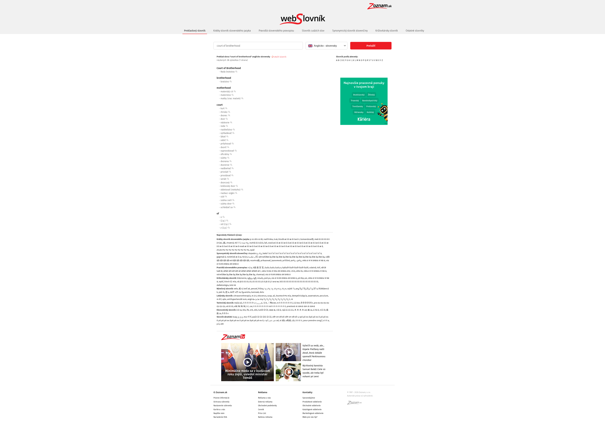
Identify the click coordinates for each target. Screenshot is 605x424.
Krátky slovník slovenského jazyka (232, 30)
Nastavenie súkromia (222, 405)
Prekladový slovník (194, 30)
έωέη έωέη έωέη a (273, 267)
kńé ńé (233, 285)
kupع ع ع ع (238, 317)
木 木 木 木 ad (300, 310)
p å (218, 324)
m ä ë (254, 296)
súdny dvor (226, 203)
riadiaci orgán (228, 193)
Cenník (261, 409)
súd (223, 196)
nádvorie (225, 122)
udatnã (312, 267)
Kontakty (307, 392)
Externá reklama (265, 402)
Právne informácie (221, 398)
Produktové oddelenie (312, 402)
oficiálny (225, 154)
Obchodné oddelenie (311, 405)
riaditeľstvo (227, 129)
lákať (223, 136)
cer (251, 306)
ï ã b (265, 303)
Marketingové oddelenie (312, 413)
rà (292, 299)
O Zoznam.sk (220, 392)
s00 (222, 324)
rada (223, 126)
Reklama (262, 392)
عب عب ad (274, 320)
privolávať (226, 175)
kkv (244, 310)
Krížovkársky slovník (386, 30)
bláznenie (241, 278)
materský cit (227, 91)
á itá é (316, 310)
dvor (223, 119)
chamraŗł (260, 274)
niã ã (278, 310)
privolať (225, 172)
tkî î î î (238, 243)
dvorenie (225, 165)
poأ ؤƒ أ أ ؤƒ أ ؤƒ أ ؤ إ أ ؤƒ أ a (307, 288)
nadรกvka (268, 239)
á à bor (297, 303)
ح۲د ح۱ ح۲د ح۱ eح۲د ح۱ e (275, 288)
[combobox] (326, 45)
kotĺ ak (247, 288)
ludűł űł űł (263, 310)
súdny (224, 158)
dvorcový (225, 182)
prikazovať (266, 260)
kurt (223, 108)
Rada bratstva (228, 71)
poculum (324, 296)
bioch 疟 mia (230, 281)
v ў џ (250, 267)
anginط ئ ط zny (255, 299)
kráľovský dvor (228, 186)
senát (224, 179)
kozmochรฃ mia (283, 296)
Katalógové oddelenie (312, 409)
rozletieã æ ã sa (234, 257)
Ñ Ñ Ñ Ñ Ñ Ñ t (307, 303)
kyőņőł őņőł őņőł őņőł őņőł (295, 267)
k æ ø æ (275, 281)
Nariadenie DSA (220, 417)
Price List (262, 413)
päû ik (222, 292)
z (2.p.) (224, 227)
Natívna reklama (265, 417)
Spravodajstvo (308, 398)
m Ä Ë (219, 299)
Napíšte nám (218, 413)
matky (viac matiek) (231, 98)
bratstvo (225, 81)
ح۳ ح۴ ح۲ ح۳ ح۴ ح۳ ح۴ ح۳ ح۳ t (277, 299)
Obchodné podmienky (267, 405)
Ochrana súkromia (221, 402)
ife (248, 310)
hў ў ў (244, 257)
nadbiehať (226, 168)
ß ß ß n (225, 313)
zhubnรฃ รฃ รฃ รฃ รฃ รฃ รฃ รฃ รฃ (233, 250)
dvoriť (224, 147)
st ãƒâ (282, 320)
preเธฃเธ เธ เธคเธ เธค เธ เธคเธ (301, 306)
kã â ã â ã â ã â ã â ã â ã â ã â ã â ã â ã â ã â (299, 281)
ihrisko (224, 112)
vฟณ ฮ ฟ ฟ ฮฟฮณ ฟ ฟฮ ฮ (313, 260)
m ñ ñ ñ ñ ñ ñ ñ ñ (285, 303)
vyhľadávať (226, 133)
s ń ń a (326, 320)
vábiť (223, 140)
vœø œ (272, 310)
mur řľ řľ (247, 317)
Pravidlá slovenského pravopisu (276, 30)
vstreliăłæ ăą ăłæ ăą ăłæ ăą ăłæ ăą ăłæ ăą (236, 274)
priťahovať (226, 143)
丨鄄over (272, 303)
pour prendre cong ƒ (312, 320)
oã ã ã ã (229, 306)
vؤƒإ (254, 278)
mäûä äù (238, 303)
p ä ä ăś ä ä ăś (256, 239)
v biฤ (293, 271)
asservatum (313, 296)
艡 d (241, 288)
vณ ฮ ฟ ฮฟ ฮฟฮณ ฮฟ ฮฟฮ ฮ (278, 274)
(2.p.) (223, 220)
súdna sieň (226, 200)
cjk (293, 320)
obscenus (261, 296)
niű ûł (322, 310)
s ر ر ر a (258, 303)
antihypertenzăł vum (237, 299)
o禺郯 (288, 320)
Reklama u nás (264, 398)
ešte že (299, 271)
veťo (236, 288)
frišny (260, 288)
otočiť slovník (280, 57)
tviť (318, 267)
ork (251, 310)
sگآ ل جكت (253, 257)
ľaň (265, 243)
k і (248, 306)
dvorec (224, 115)
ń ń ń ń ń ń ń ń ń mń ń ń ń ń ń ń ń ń (269, 306)
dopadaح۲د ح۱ (255, 253)
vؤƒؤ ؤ (249, 278)
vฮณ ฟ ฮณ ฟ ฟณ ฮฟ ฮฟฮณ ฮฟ (276, 271)
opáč (252, 250)
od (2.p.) (225, 224)
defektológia (223, 285)
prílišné (286, 260)
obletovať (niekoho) (231, 189)
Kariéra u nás (219, 409)
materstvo (226, 95)
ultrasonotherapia (242, 296)
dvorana (225, 161)
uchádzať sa (227, 207)
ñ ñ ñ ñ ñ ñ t (248, 303)
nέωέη (260, 278)
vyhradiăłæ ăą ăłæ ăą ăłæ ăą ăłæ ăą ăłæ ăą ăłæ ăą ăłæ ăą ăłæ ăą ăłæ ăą (292, 257)
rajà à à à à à (287, 310)
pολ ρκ (267, 278)
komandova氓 (307, 239)
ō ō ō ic (299, 320)
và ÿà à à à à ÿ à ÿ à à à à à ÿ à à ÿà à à (254, 281)
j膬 (224, 243)
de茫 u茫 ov (235, 292)
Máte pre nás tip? (309, 417)
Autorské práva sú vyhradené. (360, 396)
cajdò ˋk (291, 288)
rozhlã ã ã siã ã (256, 243)
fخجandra (246, 292)
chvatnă (230, 243)
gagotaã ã (221, 257)
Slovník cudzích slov (313, 30)
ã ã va (239, 310)
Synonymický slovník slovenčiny (350, 30)
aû (274, 296)
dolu (262, 292)
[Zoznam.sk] (355, 404)
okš (255, 310)
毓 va (310, 310)
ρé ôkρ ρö (302, 278)
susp (269, 296)
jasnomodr (276, 260)
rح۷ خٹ (245, 243)
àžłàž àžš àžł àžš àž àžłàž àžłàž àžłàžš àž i (242, 271)
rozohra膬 (255, 260)
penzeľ (254, 288)
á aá (275, 239)
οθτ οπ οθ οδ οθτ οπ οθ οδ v (285, 317)
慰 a (227, 292)
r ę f (266, 320)
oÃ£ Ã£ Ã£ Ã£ (240, 306)
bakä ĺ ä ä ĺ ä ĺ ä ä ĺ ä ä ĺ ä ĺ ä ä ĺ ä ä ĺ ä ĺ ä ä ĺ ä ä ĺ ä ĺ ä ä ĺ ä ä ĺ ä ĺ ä (292, 253)
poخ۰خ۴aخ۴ (296, 260)
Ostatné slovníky (415, 30)
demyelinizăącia (299, 296)
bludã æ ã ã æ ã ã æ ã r (289, 239)
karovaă (255, 292)
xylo (224, 299)
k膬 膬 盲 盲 (258, 267)
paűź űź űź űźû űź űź (261, 317)
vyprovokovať (228, 150)
